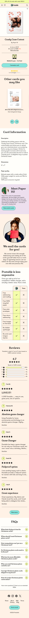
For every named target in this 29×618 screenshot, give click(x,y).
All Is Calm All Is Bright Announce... (14, 109)
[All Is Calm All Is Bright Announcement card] (14, 98)
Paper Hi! (15, 42)
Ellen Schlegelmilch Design (14, 112)
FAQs (14, 587)
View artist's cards (8, 208)
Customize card (14, 65)
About (12, 600)
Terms (22, 600)
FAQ (17, 600)
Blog (17, 602)
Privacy (12, 602)
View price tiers (14, 50)
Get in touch (14, 607)
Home (6, 600)
